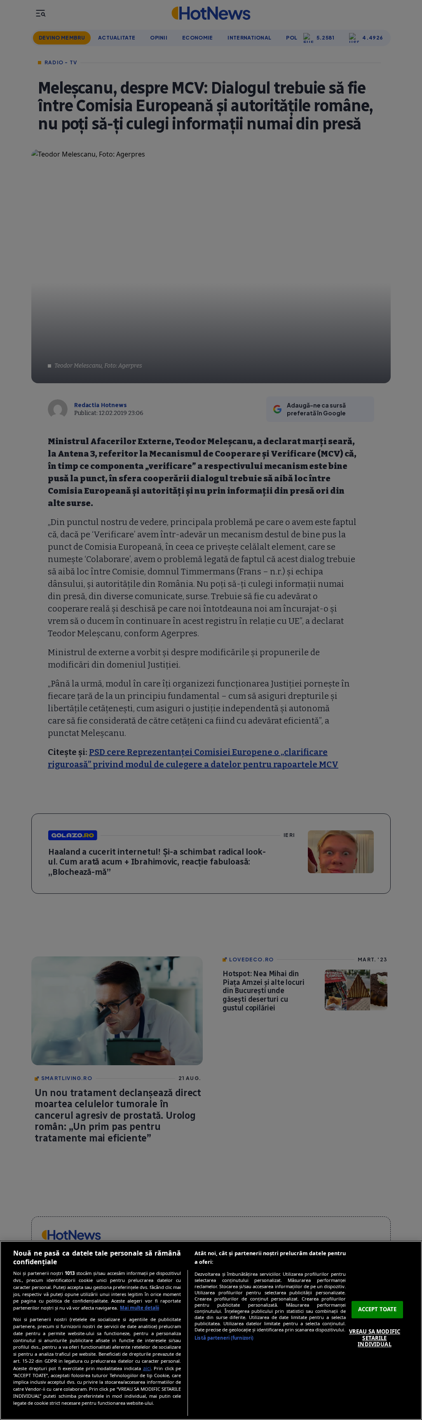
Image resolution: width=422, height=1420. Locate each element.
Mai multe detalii (139, 1308)
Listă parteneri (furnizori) (224, 1338)
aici (147, 1368)
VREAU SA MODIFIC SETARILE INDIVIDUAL (374, 1338)
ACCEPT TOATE (377, 1309)
